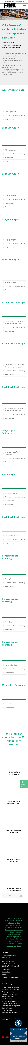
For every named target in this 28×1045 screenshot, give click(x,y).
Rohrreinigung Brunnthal (14, 944)
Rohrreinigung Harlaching (14, 937)
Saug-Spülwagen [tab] (10, 196)
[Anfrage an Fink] (24, 784)
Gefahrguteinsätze (8, 1010)
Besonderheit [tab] (9, 119)
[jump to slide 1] (10, 15)
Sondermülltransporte (9, 1012)
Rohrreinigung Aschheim (14, 932)
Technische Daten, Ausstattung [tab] (15, 115)
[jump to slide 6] (15, 15)
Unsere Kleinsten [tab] (10, 704)
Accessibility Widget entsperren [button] (18, 1030)
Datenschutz (6, 972)
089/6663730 (9, 961)
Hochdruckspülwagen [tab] (12, 536)
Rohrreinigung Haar (14, 923)
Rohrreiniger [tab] (9, 622)
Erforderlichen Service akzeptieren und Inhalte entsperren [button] (18, 1036)
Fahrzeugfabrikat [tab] (10, 112)
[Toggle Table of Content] (20, 895)
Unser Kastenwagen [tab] (11, 493)
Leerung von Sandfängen (10, 1003)
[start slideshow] (8, 16)
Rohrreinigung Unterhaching (14, 921)
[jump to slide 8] (17, 15)
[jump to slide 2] (11, 15)
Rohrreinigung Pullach (14, 941)
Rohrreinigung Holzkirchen (14, 930)
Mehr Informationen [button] (18, 1041)
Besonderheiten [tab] (10, 161)
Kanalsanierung (7, 999)
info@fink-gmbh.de (13, 966)
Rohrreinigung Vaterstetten (14, 927)
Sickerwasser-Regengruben (11, 1006)
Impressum (6, 969)
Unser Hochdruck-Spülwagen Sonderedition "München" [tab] (14, 322)
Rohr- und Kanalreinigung (10, 987)
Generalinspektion (8, 1008)
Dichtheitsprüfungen (9, 1001)
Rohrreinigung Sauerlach (14, 925)
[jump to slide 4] (13, 15)
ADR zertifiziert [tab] (9, 157)
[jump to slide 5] (14, 15)
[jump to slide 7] (16, 15)
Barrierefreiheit (7, 974)
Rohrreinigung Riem (14, 946)
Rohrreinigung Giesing (14, 934)
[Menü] (24, 5)
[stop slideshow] (20, 16)
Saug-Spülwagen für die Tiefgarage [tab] (12, 453)
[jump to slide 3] (12, 15)
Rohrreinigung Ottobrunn (14, 918)
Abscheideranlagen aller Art (11, 989)
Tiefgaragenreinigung (9, 992)
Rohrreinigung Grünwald (14, 939)
